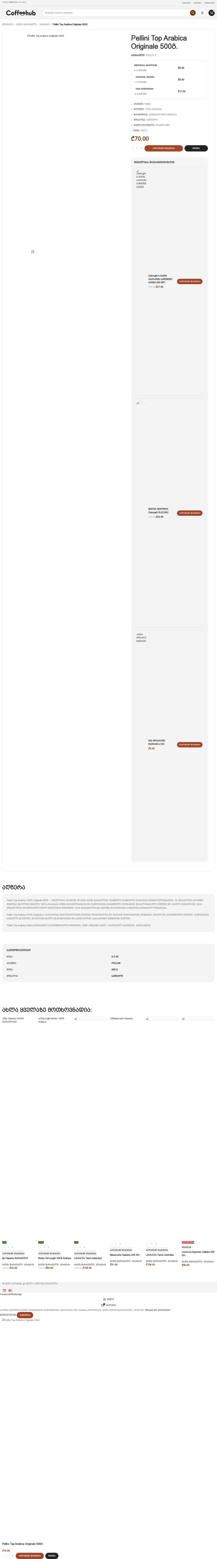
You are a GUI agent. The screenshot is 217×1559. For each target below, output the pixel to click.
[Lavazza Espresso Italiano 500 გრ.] (198, 1129)
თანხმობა (25, 1315)
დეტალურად (8, 1315)
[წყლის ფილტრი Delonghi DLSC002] (141, 513)
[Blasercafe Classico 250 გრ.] (126, 1129)
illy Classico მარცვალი (15, 1258)
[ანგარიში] (202, 13)
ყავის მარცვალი (26, 24)
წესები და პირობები (157, 1310)
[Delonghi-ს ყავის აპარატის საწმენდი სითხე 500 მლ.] (141, 281)
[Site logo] (21, 12)
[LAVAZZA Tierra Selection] (90, 1129)
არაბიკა (45, 24)
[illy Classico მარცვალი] (18, 1129)
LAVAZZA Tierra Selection (88, 1258)
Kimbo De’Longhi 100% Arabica (54, 1258)
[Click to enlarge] (32, 252)
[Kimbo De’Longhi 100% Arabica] (54, 1129)
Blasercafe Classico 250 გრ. (125, 1255)
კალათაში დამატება (164, 148)
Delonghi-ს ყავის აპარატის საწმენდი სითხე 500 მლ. (160, 279)
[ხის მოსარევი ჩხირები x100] (141, 745)
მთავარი (7, 24)
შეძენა (196, 148)
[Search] (193, 13)
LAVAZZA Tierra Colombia (160, 1255)
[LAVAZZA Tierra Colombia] (162, 1129)
